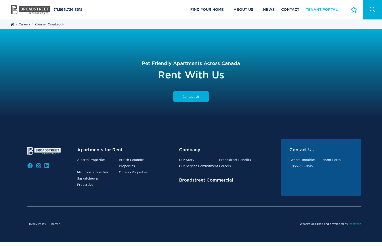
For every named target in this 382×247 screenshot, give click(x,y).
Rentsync (355, 224)
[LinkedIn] (46, 166)
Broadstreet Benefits (235, 160)
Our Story (186, 160)
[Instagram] (38, 166)
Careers (225, 166)
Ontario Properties (133, 172)
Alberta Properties (91, 160)
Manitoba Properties (92, 172)
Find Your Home (207, 10)
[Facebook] (30, 166)
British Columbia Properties (132, 163)
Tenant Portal (331, 160)
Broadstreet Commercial (206, 180)
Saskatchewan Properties (88, 181)
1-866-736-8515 (301, 166)
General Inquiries (302, 160)
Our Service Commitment (198, 166)
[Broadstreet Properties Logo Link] (30, 9)
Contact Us (191, 96)
